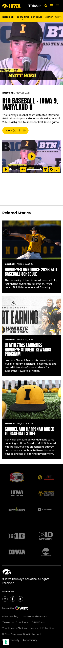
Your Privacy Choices (14, 628)
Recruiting (22, 17)
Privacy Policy (10, 616)
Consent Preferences (34, 616)
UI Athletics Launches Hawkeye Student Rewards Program (28, 349)
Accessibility (30, 640)
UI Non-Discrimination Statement (21, 634)
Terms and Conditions (15, 622)
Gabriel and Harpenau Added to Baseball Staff (29, 431)
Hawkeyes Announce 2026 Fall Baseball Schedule (31, 271)
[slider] (10, 169)
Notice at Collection (42, 628)
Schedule (36, 17)
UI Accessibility (10, 640)
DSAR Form (38, 622)
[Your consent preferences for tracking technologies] (6, 642)
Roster (49, 17)
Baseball (7, 92)
